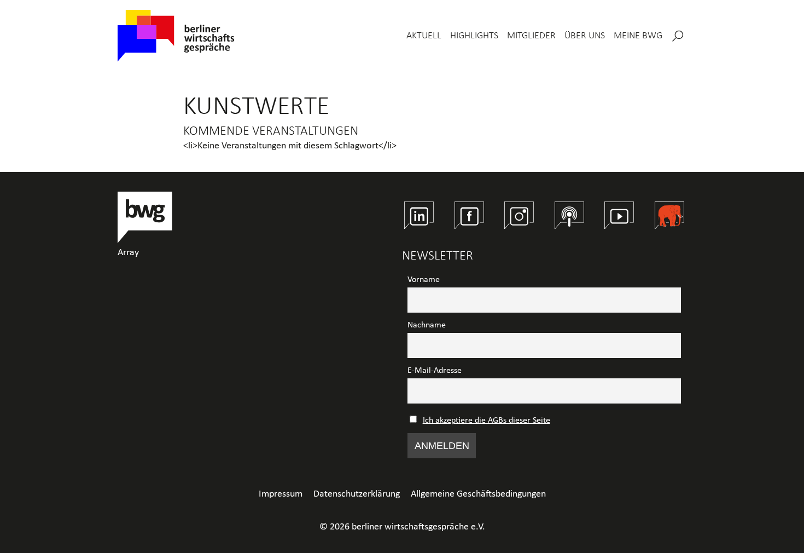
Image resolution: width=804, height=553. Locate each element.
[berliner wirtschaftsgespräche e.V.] (176, 36)
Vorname (423, 279)
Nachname (426, 325)
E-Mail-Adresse (434, 370)
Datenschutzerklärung (356, 494)
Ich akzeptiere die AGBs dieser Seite (486, 420)
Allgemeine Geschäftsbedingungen (478, 494)
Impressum (280, 494)
